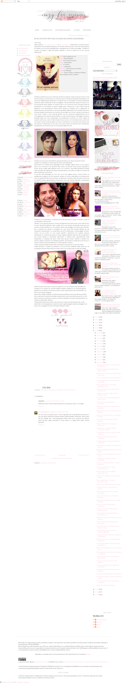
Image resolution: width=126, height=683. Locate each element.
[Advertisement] (61, 372)
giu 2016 (100, 349)
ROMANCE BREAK (25, 55)
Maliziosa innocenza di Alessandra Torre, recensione (108, 374)
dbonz (98, 624)
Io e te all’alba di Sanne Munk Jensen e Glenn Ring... (108, 381)
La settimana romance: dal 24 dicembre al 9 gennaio (108, 544)
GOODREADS (23, 51)
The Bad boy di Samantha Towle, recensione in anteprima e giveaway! (111, 207)
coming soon (47, 30)
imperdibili (87, 30)
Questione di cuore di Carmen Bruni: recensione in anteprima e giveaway (111, 237)
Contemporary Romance (47, 390)
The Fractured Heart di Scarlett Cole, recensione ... (107, 566)
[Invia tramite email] (43, 387)
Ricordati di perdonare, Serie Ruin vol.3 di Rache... (108, 450)
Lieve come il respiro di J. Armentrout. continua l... (107, 496)
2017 (97, 328)
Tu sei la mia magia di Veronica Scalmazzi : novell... (108, 577)
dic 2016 (100, 333)
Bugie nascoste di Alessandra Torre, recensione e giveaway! (111, 305)
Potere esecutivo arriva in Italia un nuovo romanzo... (108, 518)
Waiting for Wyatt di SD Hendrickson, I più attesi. (108, 407)
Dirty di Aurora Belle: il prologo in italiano (108, 484)
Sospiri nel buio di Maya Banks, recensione (105, 403)
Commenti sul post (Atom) (48, 463)
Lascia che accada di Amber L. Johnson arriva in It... (108, 463)
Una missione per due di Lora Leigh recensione (107, 492)
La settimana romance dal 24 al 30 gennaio (107, 420)
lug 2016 (100, 346)
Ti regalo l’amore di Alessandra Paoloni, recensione (108, 442)
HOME (37, 30)
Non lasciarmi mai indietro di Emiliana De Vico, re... (108, 446)
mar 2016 (100, 357)
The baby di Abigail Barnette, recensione (108, 574)
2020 (97, 320)
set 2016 (100, 341)
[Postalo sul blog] (45, 387)
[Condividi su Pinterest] (49, 387)
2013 (97, 594)
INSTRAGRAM (23, 48)
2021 (97, 317)
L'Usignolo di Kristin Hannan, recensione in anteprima (108, 535)
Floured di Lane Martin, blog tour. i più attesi (110, 277)
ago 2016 (100, 343)
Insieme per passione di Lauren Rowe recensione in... (107, 390)
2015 (97, 589)
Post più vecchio (84, 455)
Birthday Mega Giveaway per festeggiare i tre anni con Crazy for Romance (111, 192)
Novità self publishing (69, 390)
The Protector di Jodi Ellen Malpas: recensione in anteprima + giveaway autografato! (110, 222)
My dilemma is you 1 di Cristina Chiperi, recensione (108, 540)
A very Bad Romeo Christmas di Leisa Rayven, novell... (107, 527)
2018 (97, 325)
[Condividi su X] (46, 387)
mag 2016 (100, 352)
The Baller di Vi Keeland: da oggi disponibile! (106, 459)
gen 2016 (100, 362)
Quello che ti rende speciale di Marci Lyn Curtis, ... (108, 455)
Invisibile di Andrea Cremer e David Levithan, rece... (107, 394)
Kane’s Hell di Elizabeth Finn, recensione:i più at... (108, 548)
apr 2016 (100, 354)
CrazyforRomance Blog (41, 662)
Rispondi (41, 406)
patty (98, 627)
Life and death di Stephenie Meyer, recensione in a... (107, 514)
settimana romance (63, 30)
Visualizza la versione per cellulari (62, 458)
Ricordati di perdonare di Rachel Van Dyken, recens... (107, 370)
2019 (97, 322)
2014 (97, 592)
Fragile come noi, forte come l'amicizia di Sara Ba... (108, 411)
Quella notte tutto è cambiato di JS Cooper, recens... (107, 509)
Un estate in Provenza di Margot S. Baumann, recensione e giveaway (109, 250)
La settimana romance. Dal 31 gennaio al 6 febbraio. (108, 365)
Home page (61, 455)
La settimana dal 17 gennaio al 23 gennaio (106, 488)
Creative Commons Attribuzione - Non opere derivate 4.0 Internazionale (85, 662)
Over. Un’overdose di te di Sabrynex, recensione (107, 522)
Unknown (99, 622)
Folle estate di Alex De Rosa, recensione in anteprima (108, 553)
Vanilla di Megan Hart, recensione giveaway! (106, 424)
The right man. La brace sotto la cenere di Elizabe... (108, 433)
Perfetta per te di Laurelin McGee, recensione (106, 437)
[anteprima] (107, 136)
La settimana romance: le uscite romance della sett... (106, 531)
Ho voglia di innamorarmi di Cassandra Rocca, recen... (108, 398)
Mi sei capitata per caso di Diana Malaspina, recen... (106, 385)
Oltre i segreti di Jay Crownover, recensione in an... (106, 481)
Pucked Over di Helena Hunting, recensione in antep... (106, 429)
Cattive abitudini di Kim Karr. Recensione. (108, 378)
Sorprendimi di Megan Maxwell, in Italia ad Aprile (108, 501)
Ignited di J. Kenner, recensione (105, 585)
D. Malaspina (59, 390)
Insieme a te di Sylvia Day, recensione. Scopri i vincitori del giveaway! (111, 264)
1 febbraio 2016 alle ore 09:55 (59, 412)
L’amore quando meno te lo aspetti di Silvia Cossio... (107, 557)
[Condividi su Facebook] (48, 387)
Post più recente (40, 455)
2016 (97, 330)
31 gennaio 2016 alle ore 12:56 (54, 401)
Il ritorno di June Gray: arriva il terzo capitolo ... (106, 561)
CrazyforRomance (101, 620)
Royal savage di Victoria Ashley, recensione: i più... (106, 472)
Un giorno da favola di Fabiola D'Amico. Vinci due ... (108, 570)
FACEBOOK (22, 53)
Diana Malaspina (43, 412)
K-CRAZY (77, 30)
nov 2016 (100, 335)
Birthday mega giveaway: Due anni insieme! (111, 178)
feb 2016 (100, 360)
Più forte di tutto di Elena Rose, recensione (105, 505)
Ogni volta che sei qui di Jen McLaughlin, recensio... (108, 416)
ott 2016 (100, 338)
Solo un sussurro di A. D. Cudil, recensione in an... (105, 468)
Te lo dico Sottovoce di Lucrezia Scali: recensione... (107, 581)
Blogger (88, 654)
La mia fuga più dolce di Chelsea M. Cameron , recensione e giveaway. (109, 292)
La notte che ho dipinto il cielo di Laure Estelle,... (108, 476)
